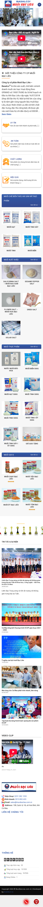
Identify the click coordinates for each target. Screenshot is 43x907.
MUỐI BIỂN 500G (32, 369)
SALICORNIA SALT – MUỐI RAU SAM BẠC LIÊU (11, 283)
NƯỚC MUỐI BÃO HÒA (11, 369)
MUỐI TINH (11, 251)
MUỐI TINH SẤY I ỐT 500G (11, 445)
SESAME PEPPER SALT (32, 282)
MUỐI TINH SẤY (32, 227)
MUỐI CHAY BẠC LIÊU (11, 478)
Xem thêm (6, 114)
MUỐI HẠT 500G (11, 394)
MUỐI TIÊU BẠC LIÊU (32, 478)
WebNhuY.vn (8, 892)
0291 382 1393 (20, 796)
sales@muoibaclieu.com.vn (21, 802)
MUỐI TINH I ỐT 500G (32, 419)
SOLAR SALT (11, 338)
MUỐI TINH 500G (32, 394)
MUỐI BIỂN (32, 251)
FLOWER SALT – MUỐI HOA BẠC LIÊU (11, 311)
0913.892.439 (20, 799)
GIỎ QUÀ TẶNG (32, 444)
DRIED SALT (32, 310)
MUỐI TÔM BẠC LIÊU (32, 506)
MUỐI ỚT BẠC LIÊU (11, 505)
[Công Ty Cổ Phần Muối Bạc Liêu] (19, 4)
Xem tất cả (34, 205)
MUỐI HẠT (11, 227)
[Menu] (39, 5)
